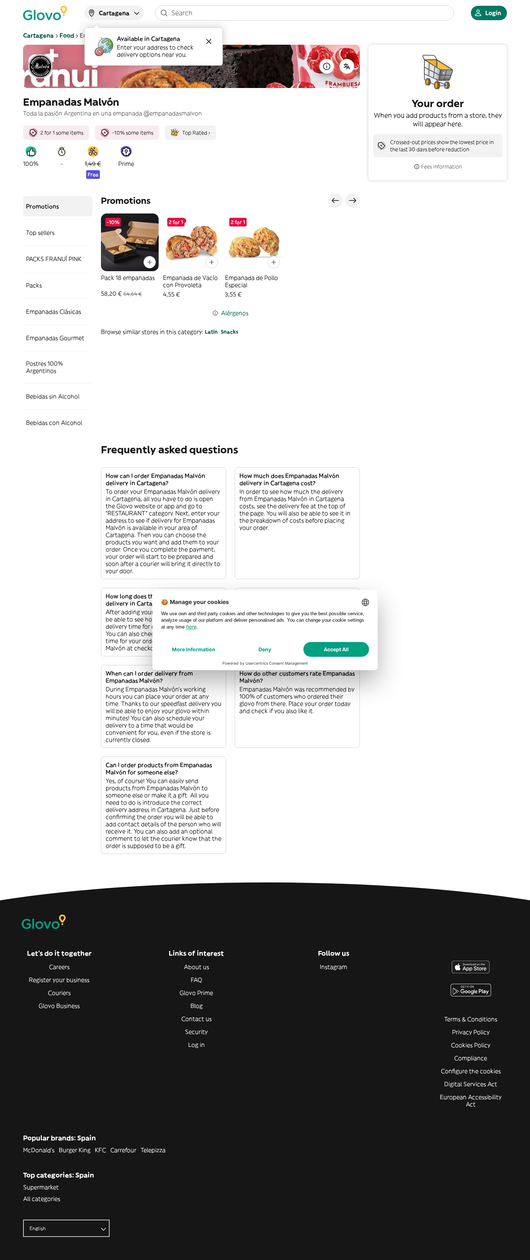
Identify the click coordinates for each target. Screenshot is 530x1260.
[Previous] (335, 200)
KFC (100, 1150)
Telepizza (153, 1150)
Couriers (59, 992)
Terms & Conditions (470, 1019)
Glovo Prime (196, 992)
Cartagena (38, 35)
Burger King (74, 1150)
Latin (211, 332)
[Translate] (347, 66)
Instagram (333, 966)
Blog (196, 1005)
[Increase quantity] (149, 262)
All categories (41, 1198)
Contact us (196, 1018)
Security (196, 1031)
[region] (230, 255)
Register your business (59, 979)
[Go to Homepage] (45, 13)
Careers (59, 966)
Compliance (470, 1058)
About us (196, 966)
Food (66, 35)
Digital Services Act (470, 1084)
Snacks (229, 332)
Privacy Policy (471, 1032)
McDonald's (38, 1150)
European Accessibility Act (471, 1100)
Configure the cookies (471, 1071)
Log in (196, 1044)
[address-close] (209, 41)
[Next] (352, 200)
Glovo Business (59, 1005)
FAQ (196, 979)
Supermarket (41, 1187)
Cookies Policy (470, 1045)
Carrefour (123, 1150)
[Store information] (326, 66)
